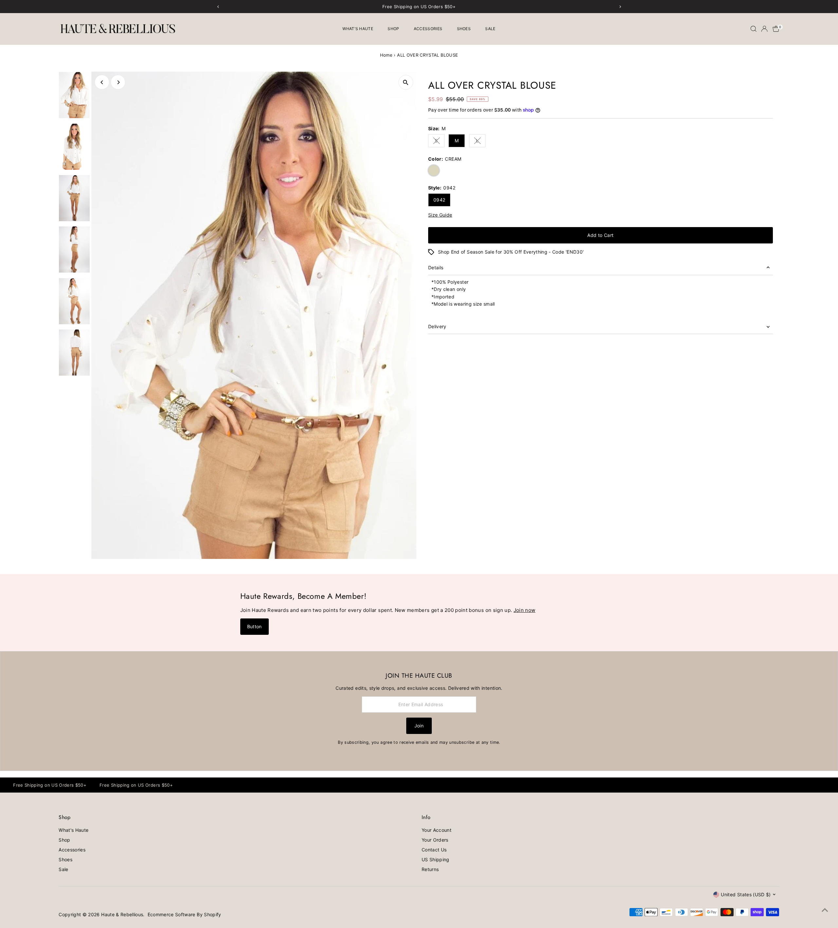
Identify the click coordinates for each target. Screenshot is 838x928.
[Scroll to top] (824, 910)
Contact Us (434, 849)
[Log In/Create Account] (764, 29)
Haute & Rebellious (122, 914)
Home (386, 55)
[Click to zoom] (405, 82)
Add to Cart (600, 235)
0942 (439, 200)
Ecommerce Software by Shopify (184, 914)
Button (254, 626)
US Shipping (435, 859)
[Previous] (102, 82)
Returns (430, 869)
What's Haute (357, 28)
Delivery (437, 326)
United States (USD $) (746, 894)
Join (419, 725)
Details (435, 267)
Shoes (464, 28)
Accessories (428, 28)
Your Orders (435, 840)
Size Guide (440, 215)
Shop (393, 28)
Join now (525, 610)
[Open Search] (753, 29)
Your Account (436, 830)
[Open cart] (776, 29)
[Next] (118, 82)
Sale (490, 28)
